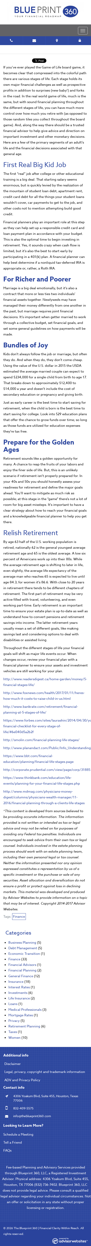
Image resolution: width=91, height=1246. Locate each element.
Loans (12, 1003)
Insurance (15, 981)
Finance (19, 916)
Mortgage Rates (20, 1015)
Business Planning (22, 942)
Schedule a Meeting (18, 1134)
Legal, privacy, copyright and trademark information (44, 1071)
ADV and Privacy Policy (22, 1080)
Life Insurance (19, 998)
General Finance (20, 976)
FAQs (7, 1150)
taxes (12, 1031)
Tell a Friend (12, 1142)
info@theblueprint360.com (32, 1116)
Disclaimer (12, 1063)
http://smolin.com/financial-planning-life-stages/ (41, 740)
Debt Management (22, 948)
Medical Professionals (25, 1009)
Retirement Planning (24, 1026)
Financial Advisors (22, 964)
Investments (17, 992)
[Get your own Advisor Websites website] (70, 1241)
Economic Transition (24, 953)
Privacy (14, 1020)
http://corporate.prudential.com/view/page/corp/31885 (46, 769)
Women (14, 1037)
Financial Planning (22, 970)
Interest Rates (19, 987)
